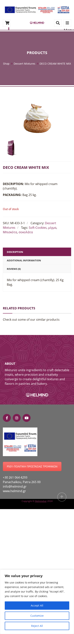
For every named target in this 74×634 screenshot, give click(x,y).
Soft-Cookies (38, 228)
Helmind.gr (41, 501)
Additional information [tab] (24, 260)
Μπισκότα (10, 232)
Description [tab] (15, 252)
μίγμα (52, 228)
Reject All (37, 626)
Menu (67, 23)
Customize (37, 615)
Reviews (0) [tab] (14, 269)
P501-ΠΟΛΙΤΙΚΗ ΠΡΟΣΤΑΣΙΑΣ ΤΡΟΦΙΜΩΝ (32, 466)
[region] (37, 602)
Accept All (37, 605)
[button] (37, 9)
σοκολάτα (26, 232)
